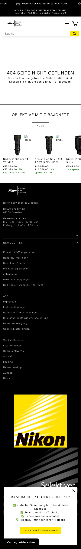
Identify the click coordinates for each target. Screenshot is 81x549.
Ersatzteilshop (12, 345)
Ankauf (7, 356)
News (6, 378)
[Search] (74, 33)
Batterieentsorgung (15, 323)
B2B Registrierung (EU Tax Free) (23, 285)
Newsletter (13, 242)
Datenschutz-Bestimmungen (20, 312)
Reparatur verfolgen (15, 257)
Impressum (10, 301)
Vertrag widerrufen (21, 542)
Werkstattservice (13, 340)
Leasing (8, 361)
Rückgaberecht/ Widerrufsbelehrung (25, 318)
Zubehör (8, 372)
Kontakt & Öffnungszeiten (19, 252)
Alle (40, 125)
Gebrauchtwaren (13, 351)
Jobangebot (10, 274)
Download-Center (14, 263)
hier (27, 81)
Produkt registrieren (15, 268)
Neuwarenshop (12, 367)
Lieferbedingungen (14, 307)
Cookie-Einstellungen (16, 328)
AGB (5, 296)
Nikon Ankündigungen (16, 279)
